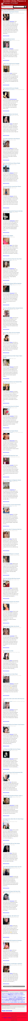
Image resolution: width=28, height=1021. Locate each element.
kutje (15, 996)
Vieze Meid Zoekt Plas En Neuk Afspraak (11, 138)
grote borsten (5, 996)
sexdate (14, 1000)
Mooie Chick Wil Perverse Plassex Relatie (11, 163)
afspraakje (8, 993)
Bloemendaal (6, 432)
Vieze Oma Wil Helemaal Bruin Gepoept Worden (13, 308)
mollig (17, 997)
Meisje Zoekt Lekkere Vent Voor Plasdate (11, 332)
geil (24, 994)
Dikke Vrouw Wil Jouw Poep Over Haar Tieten (12, 258)
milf (15, 997)
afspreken (12, 993)
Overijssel (9, 358)
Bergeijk (11, 876)
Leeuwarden (6, 627)
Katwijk (5, 309)
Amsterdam (5, 701)
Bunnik (5, 821)
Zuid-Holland (10, 284)
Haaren (5, 115)
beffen (3, 994)
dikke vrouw (14, 994)
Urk (4, 773)
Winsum (11, 148)
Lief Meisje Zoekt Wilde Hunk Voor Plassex (12, 749)
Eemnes (11, 611)
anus (19, 993)
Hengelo (5, 383)
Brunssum (11, 734)
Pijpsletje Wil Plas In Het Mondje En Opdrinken (12, 963)
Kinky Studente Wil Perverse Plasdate (10, 88)
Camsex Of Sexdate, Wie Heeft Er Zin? (11, 915)
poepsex (19, 999)
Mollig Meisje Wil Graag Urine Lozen (10, 455)
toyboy (12, 1002)
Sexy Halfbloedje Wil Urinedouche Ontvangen (12, 940)
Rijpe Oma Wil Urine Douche (9, 38)
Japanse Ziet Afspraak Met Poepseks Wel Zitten (13, 211)
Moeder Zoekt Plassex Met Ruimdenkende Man (13, 772)
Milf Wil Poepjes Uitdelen (8, 235)
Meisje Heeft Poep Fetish (8, 650)
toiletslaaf (9, 1002)
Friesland (9, 627)
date (9, 994)
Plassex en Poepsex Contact (8, 9)
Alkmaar (11, 973)
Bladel (5, 579)
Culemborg (5, 407)
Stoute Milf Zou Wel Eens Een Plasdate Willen (12, 381)
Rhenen (11, 342)
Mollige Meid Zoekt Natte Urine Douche (11, 626)
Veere (5, 530)
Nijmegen (5, 187)
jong (8, 996)
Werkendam (12, 21)
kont (13, 996)
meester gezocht (10, 997)
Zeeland (7, 530)
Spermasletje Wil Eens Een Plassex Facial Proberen (13, 724)
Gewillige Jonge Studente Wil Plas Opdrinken (12, 283)
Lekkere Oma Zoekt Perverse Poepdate (11, 63)
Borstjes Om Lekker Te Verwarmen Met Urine (12, 529)
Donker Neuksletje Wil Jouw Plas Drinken (11, 843)
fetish (22, 994)
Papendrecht (6, 284)
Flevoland (7, 773)
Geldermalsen (6, 212)
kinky (11, 996)
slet (20, 1000)
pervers (3, 999)
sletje (22, 1000)
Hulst (5, 941)
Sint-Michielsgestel (7, 89)
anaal (16, 993)
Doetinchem (6, 260)
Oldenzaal (5, 358)
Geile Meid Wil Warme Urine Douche (10, 114)
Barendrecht (12, 805)
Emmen (5, 917)
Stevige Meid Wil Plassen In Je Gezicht (11, 553)
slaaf (18, 1000)
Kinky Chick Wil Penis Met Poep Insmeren (11, 578)
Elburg (11, 245)
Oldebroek (5, 164)
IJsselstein (12, 465)
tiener (7, 1002)
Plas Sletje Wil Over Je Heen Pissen (10, 674)
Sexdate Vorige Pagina (9, 986)
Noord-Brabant (9, 40)
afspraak (4, 993)
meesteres (4, 997)
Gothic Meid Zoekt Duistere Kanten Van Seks (12, 866)
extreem (19, 994)
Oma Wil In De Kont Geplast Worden (10, 430)
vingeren (18, 1002)
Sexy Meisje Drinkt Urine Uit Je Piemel (11, 406)
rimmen (7, 1000)
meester (21, 996)
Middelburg (5, 675)
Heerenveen (6, 892)
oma (24, 997)
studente (4, 1002)
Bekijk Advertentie (6, 35)
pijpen (7, 999)
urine (15, 1002)
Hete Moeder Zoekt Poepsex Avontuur (11, 11)
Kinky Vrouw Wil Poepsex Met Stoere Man (11, 891)
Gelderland (9, 164)
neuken (20, 997)
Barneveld (5, 750)
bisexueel (6, 994)
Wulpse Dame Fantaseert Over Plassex (11, 601)
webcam (22, 1002)
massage (18, 996)
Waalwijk (5, 40)
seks (11, 1000)
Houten (5, 555)
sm (24, 1000)
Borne (11, 853)
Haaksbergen (6, 481)
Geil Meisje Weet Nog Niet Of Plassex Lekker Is (12, 795)
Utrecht (8, 555)
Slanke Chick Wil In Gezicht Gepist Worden (12, 504)
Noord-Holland (11, 432)
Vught (11, 73)
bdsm (21, 993)
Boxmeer (11, 514)
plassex (12, 999)
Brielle (5, 652)
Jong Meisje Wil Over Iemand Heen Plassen (12, 186)
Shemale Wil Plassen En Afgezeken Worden (12, 480)
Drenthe (8, 917)
